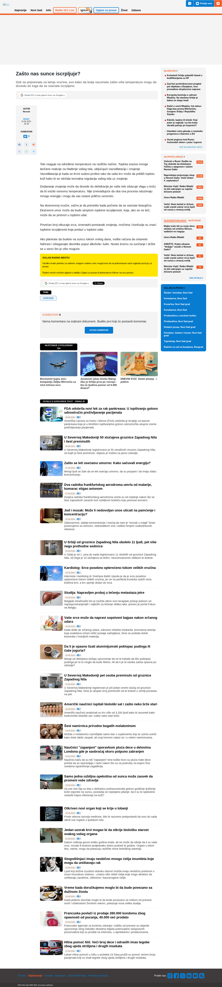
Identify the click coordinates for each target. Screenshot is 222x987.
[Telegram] (33, 151)
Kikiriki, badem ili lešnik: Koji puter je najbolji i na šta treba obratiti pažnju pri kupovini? (182, 123)
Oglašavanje (35, 975)
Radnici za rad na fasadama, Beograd (183, 347)
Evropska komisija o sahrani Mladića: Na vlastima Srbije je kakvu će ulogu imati (182, 98)
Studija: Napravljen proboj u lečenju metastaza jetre (104, 592)
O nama (22, 975)
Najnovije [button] (20, 10)
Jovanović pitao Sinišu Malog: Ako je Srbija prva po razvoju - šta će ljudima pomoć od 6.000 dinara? (98, 383)
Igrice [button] (84, 10)
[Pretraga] (189, 3)
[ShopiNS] (218, 3)
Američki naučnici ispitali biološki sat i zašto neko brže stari (110, 704)
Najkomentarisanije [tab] (175, 220)
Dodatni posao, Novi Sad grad (179, 327)
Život (26, 119)
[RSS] (201, 975)
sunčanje (48, 298)
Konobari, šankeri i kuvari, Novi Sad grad (183, 334)
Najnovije (170, 71)
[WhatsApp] (26, 151)
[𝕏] (26, 144)
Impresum (60, 975)
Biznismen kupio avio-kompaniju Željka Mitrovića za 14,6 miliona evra (58, 381)
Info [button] (48, 10)
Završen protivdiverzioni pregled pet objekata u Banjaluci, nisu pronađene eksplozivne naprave (184, 86)
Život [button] (124, 10)
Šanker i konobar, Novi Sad (178, 292)
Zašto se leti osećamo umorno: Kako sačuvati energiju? (107, 463)
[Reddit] (33, 144)
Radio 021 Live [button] (64, 10)
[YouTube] (195, 975)
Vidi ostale (195, 278)
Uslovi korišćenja (77, 975)
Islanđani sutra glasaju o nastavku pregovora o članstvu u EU (185, 132)
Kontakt (49, 975)
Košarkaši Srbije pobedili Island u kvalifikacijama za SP (184, 76)
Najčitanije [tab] (194, 220)
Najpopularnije (173, 157)
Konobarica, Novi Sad (175, 298)
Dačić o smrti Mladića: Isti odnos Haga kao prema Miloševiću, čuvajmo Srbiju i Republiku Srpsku (184, 110)
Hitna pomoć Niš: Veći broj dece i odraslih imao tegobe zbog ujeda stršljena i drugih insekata (107, 944)
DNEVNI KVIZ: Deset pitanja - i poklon (139, 380)
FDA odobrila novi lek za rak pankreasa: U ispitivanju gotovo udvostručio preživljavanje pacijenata (111, 410)
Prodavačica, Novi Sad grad (178, 321)
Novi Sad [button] (36, 10)
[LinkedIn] (189, 975)
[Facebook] (19, 144)
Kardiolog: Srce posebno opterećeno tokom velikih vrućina (110, 568)
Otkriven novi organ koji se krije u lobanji (96, 808)
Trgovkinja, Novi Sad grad (177, 341)
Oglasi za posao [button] (106, 10)
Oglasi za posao (173, 288)
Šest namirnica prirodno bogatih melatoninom (100, 726)
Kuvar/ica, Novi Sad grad (177, 304)
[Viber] (19, 151)
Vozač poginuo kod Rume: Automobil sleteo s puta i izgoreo (184, 140)
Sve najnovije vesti (191, 147)
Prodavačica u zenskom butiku (180, 315)
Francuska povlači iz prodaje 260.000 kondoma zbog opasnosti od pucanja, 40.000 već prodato (104, 915)
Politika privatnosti (98, 975)
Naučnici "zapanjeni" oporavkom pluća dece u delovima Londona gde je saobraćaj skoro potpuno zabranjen (107, 749)
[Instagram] (170, 975)
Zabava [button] (136, 10)
